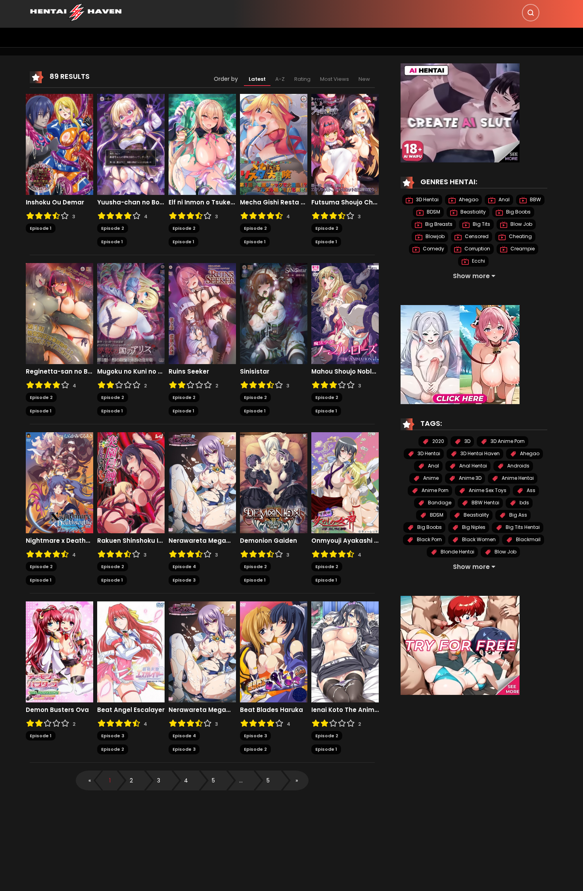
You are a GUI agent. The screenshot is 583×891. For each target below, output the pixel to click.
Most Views (334, 79)
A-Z (280, 79)
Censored (476, 236)
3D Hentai (427, 199)
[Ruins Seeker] (202, 313)
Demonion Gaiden (268, 540)
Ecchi (478, 261)
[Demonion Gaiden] (273, 482)
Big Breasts (438, 224)
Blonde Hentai (456, 551)
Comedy (433, 248)
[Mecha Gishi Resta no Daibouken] (273, 144)
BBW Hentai (484, 502)
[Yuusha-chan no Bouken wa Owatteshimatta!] (131, 144)
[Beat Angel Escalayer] (131, 651)
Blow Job (520, 224)
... (241, 780)
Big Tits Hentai (522, 527)
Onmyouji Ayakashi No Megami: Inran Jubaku (345, 540)
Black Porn (429, 539)
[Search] (530, 12)
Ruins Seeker (189, 371)
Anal (503, 199)
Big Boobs (518, 211)
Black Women (478, 539)
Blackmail (528, 539)
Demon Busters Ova (57, 710)
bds (523, 502)
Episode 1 (41, 228)
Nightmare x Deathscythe (59, 540)
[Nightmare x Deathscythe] (59, 482)
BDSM (433, 211)
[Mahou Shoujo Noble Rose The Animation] (345, 313)
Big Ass (517, 514)
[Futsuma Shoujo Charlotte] (345, 144)
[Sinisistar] (273, 313)
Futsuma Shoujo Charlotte (345, 202)
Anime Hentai (517, 478)
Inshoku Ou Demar (55, 202)
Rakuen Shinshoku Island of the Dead (131, 540)
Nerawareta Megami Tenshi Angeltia (202, 540)
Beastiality (472, 211)
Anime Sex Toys (487, 490)
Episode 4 (184, 566)
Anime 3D (469, 478)
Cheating (520, 236)
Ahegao (468, 199)
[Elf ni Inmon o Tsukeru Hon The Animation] (202, 144)
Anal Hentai (472, 465)
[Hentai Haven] (76, 12)
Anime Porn (434, 490)
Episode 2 (112, 228)
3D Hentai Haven (479, 453)
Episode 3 (184, 580)
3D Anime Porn (507, 441)
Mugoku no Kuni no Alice (131, 371)
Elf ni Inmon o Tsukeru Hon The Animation (202, 202)
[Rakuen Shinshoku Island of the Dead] (131, 482)
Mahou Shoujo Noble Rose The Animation (345, 371)
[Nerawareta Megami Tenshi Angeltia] (202, 482)
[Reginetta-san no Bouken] (59, 313)
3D (466, 441)
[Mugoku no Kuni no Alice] (131, 313)
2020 (437, 441)
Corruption (476, 248)
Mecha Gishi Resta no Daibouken (273, 202)
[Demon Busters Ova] (59, 651)
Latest (257, 79)
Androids (517, 465)
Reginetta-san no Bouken (59, 371)
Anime (430, 478)
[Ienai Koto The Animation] (345, 651)
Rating (302, 79)
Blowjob (434, 236)
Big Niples (473, 527)
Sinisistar (254, 371)
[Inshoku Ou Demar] (59, 144)
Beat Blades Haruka (271, 710)
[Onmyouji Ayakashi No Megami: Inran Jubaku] (345, 482)
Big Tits (481, 224)
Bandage (439, 502)
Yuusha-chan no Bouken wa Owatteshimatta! (131, 202)
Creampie (522, 248)
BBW (535, 199)
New (364, 79)
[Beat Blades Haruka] (273, 651)
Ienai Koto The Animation (345, 710)
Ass (530, 490)
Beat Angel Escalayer (131, 710)
